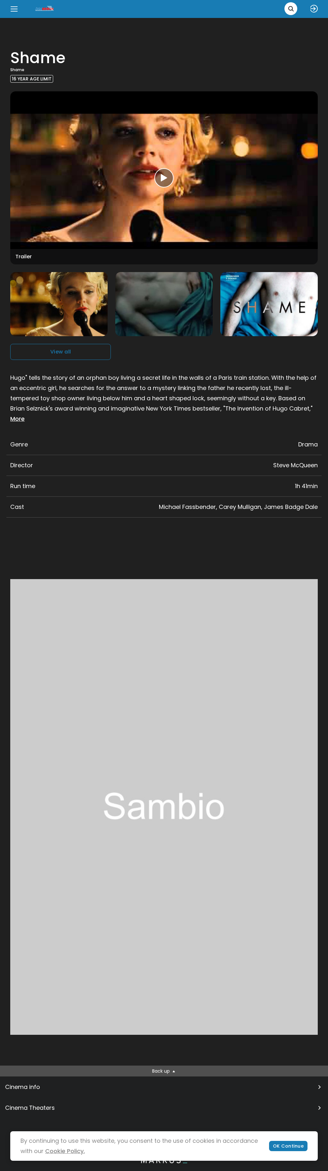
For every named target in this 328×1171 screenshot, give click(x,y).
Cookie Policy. (65, 1151)
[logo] (45, 9)
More (17, 419)
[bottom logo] (164, 1161)
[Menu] (14, 9)
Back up (161, 1071)
